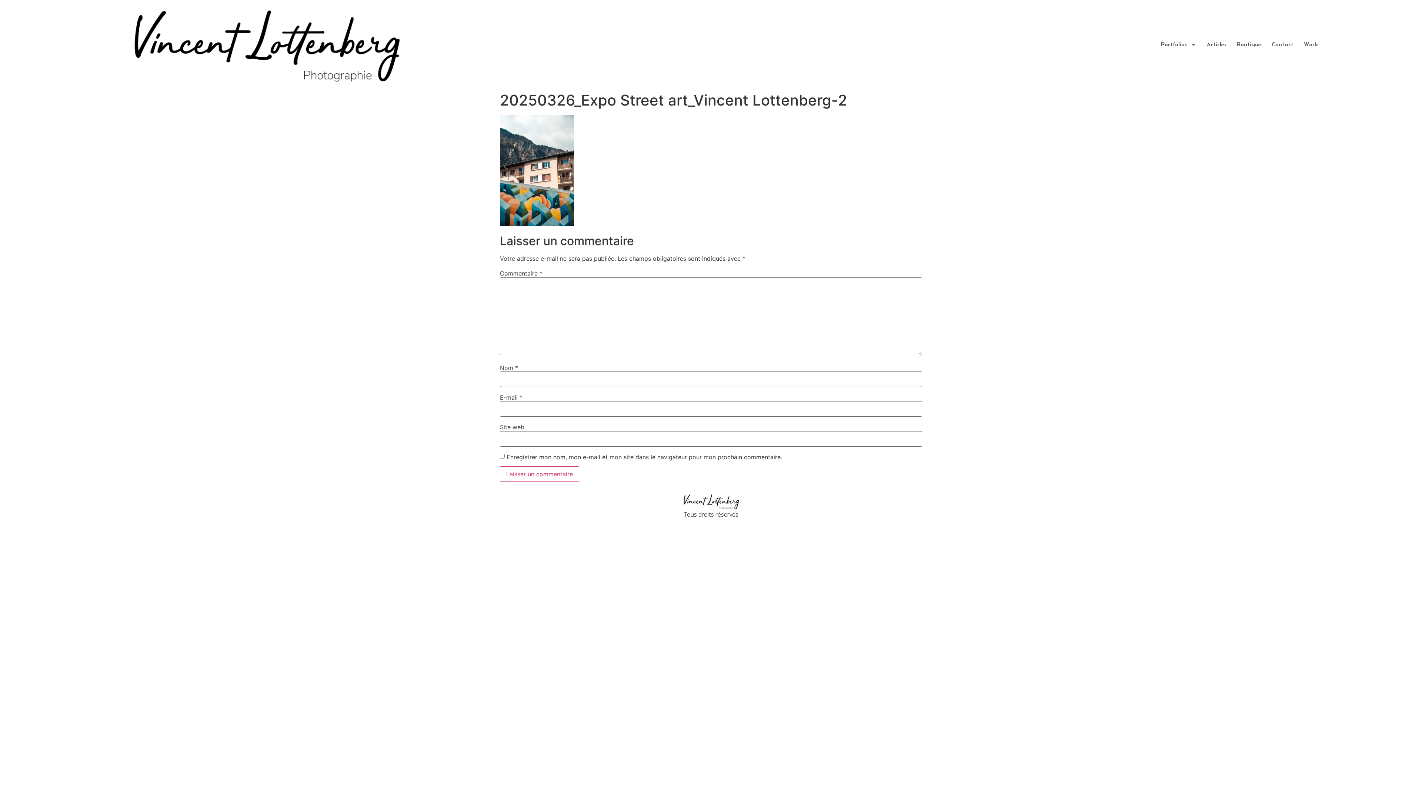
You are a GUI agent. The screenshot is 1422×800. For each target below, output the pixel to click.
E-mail (511, 397)
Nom (509, 368)
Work (1311, 44)
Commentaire (521, 273)
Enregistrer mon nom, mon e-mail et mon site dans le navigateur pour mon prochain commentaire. (644, 457)
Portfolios (1174, 44)
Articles (1216, 44)
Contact (1283, 44)
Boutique (1249, 44)
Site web (512, 427)
